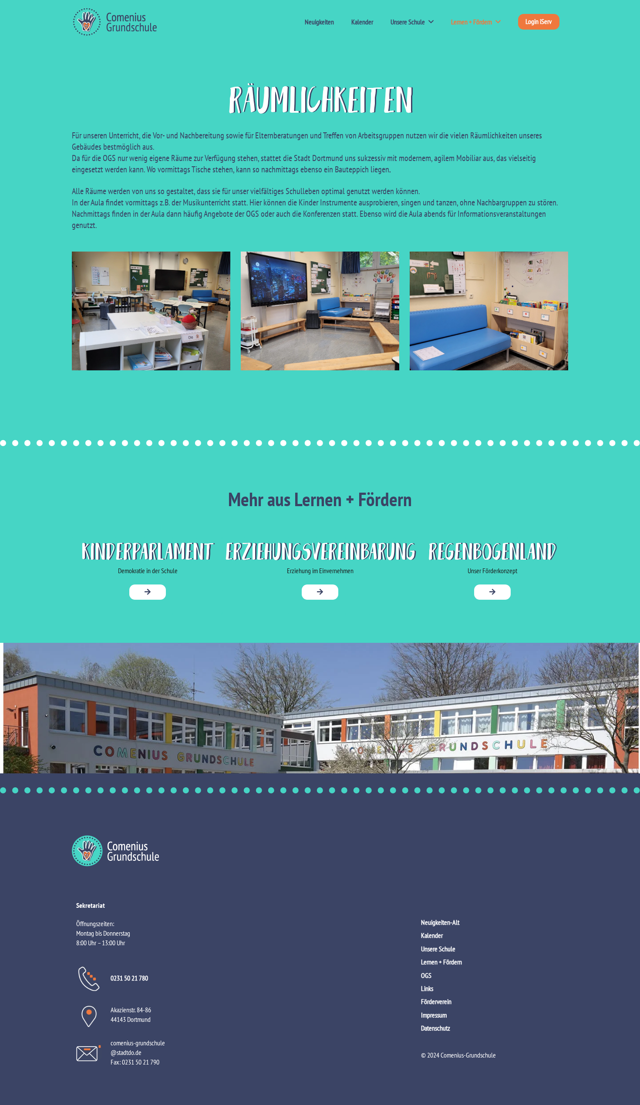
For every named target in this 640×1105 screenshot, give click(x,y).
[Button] (147, 592)
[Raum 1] (151, 311)
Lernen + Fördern (441, 961)
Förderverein (436, 1001)
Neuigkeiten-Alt (440, 922)
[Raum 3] (489, 311)
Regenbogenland (492, 550)
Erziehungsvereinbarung (320, 550)
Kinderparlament (147, 550)
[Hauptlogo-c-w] (320, 851)
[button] (429, 22)
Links (427, 988)
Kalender (432, 935)
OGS (426, 975)
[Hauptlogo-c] (114, 22)
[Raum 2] (320, 311)
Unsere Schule (438, 948)
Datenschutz (435, 1028)
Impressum (434, 1015)
